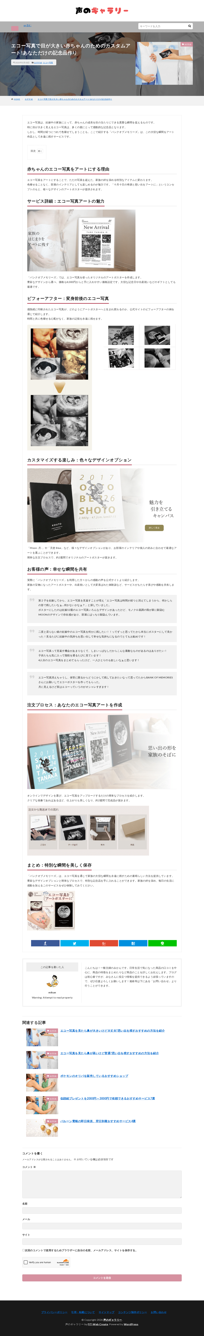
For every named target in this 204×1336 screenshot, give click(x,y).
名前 (25, 1203)
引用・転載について (83, 1312)
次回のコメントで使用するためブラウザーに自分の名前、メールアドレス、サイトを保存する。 (81, 1250)
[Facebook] (45, 943)
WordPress (131, 1324)
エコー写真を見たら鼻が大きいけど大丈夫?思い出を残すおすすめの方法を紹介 (112, 1030)
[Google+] (104, 943)
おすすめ (38, 62)
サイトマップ (106, 1312)
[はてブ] (133, 943)
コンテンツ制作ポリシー (132, 1312)
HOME (17, 99)
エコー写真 (48, 62)
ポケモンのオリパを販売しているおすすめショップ (94, 1076)
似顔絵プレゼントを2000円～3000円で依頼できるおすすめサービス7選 (107, 1098)
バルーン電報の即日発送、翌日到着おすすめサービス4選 (98, 1121)
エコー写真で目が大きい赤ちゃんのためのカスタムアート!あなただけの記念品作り (75, 99)
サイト (26, 1234)
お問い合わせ (159, 1312)
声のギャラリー (112, 1319)
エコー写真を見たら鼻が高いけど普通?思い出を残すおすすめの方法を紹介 (109, 1053)
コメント (29, 1166)
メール (26, 1219)
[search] (189, 26)
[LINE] (162, 943)
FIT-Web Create (98, 1324)
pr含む (28, 25)
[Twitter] (74, 943)
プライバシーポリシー (54, 1312)
